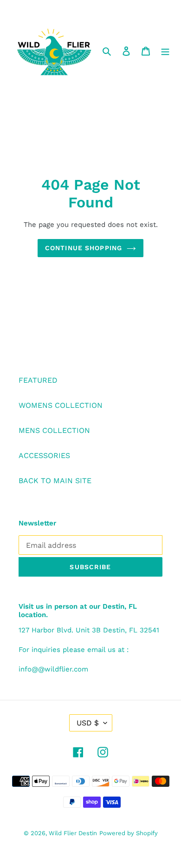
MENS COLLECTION (54, 430)
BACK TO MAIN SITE (55, 480)
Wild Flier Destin (73, 833)
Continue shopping (83, 248)
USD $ (88, 722)
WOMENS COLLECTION (61, 405)
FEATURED (38, 380)
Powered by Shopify (128, 833)
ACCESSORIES (44, 455)
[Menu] (165, 50)
